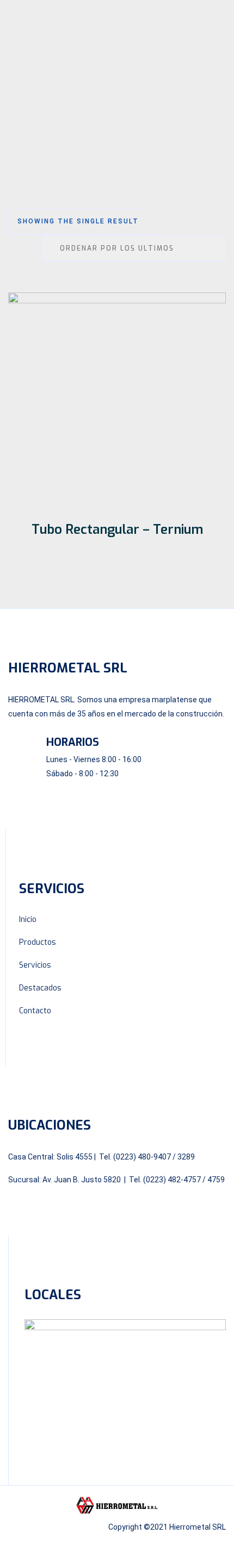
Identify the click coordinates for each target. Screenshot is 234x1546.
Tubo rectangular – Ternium (117, 529)
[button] (117, 85)
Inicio (27, 919)
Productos (37, 942)
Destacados (40, 988)
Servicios (35, 965)
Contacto (35, 1011)
